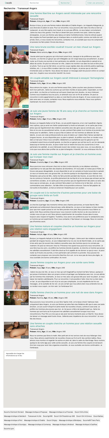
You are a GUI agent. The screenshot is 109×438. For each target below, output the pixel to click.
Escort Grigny (52, 420)
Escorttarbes (98, 416)
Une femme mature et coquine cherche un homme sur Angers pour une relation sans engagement (65, 227)
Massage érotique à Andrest (63, 424)
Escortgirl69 (47, 416)
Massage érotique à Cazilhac (86, 424)
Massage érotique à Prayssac (36, 412)
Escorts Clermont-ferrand (14, 412)
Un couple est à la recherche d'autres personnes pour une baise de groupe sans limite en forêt (65, 194)
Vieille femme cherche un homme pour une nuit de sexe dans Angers (66, 292)
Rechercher (65, 3)
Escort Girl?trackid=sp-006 (64, 416)
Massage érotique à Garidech (15, 416)
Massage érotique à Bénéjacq (70, 420)
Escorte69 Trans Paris (91, 420)
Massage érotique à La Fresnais (61, 412)
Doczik (8, 3)
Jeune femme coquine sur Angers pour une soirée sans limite (62, 262)
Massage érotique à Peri (13, 420)
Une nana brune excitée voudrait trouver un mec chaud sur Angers (65, 47)
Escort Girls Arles (81, 412)
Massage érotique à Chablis (34, 420)
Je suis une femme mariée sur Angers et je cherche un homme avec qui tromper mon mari (65, 155)
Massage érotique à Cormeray (39, 424)
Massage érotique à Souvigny (15, 424)
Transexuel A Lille (34, 416)
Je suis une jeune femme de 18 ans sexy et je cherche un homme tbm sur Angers (66, 112)
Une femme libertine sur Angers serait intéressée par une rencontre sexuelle (65, 14)
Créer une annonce (95, 3)
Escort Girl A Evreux (84, 416)
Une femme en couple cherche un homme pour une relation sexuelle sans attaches (66, 324)
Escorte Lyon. (9, 429)
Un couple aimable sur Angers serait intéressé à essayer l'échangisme (67, 78)
